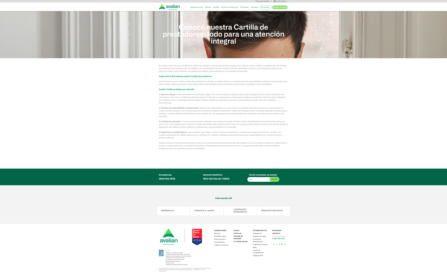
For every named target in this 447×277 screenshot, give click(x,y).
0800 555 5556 (167, 179)
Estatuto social (170, 262)
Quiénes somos (196, 7)
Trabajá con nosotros (262, 1)
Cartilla (216, 7)
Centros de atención (229, 7)
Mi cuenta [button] (265, 7)
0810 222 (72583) (216, 179)
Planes (208, 7)
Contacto (254, 7)
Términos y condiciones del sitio (174, 252)
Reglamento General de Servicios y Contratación (179, 256)
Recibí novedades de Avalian (263, 175)
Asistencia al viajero (204, 211)
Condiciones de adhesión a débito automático (178, 254)
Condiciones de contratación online (175, 257)
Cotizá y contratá (280, 7)
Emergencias (167, 211)
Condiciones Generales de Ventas (175, 259)
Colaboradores (281, 1)
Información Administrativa (240, 211)
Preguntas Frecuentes (272, 211)
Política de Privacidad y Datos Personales (177, 264)
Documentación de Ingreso (173, 261)
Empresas (244, 7)
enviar (274, 179)
